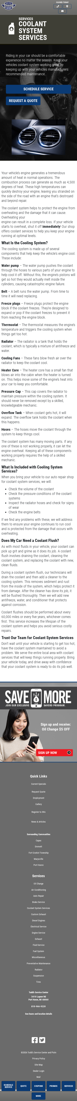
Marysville (38, 859)
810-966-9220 (38, 1006)
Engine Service (38, 932)
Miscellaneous (38, 957)
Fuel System (38, 951)
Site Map (39, 1064)
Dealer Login (38, 1071)
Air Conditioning (38, 889)
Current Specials (38, 784)
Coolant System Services (38, 908)
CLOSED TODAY (62, 2)
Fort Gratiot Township (39, 852)
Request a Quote (23, 101)
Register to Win (38, 812)
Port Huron (38, 865)
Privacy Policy (38, 1058)
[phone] (58, 6)
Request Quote (38, 791)
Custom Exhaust (38, 914)
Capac (38, 840)
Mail (38, 1077)
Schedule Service (38, 89)
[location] (67, 6)
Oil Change (38, 883)
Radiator (38, 969)
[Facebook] (34, 1040)
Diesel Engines (38, 920)
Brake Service (38, 902)
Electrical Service (38, 926)
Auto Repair (38, 896)
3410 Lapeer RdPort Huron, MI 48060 (38, 998)
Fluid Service (38, 945)
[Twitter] (42, 1040)
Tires (38, 982)
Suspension (38, 975)
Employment (38, 798)
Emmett (38, 846)
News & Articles (38, 821)
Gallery (38, 804)
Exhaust (38, 939)
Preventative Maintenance (38, 963)
